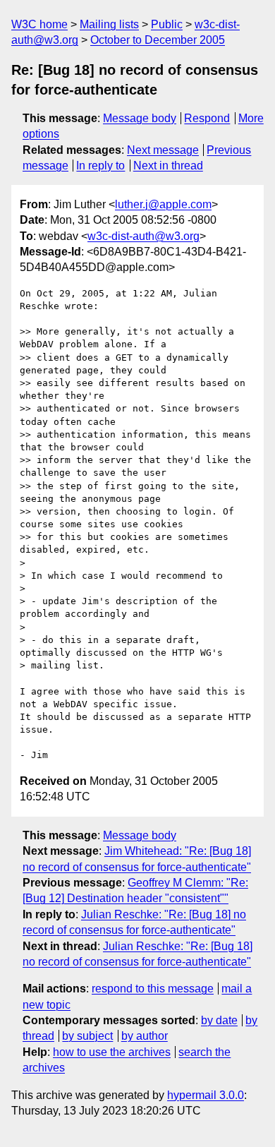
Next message (163, 150)
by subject (87, 1036)
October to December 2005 (157, 40)
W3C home (39, 24)
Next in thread (168, 166)
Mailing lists (109, 24)
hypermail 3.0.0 (205, 1095)
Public (167, 24)
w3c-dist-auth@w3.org (143, 236)
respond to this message (153, 989)
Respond (207, 118)
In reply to (100, 166)
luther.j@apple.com (163, 204)
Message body (139, 118)
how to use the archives (112, 1052)
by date (219, 1020)
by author (144, 1036)
